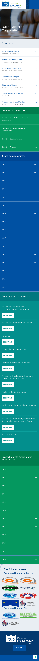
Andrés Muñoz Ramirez (12, 69)
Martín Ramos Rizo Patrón (12, 94)
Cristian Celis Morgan (12, 78)
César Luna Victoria (12, 86)
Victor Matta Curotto (10, 52)
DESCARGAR (7, 315)
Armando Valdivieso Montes (13, 103)
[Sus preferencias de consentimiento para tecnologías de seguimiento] (35, 657)
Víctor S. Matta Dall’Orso (12, 61)
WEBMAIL (20, 648)
